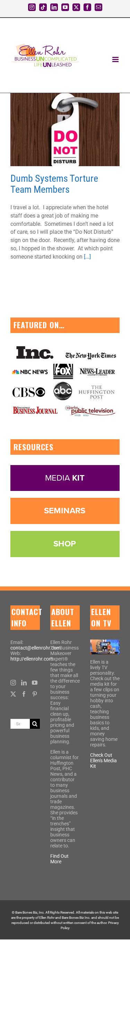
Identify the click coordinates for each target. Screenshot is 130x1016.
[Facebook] (24, 694)
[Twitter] (13, 694)
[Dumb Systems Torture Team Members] (65, 129)
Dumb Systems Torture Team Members (56, 129)
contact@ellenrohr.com (35, 648)
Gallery (73, 129)
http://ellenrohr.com (31, 659)
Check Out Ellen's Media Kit (103, 760)
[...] (87, 256)
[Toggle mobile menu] (116, 59)
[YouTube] (34, 682)
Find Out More (59, 858)
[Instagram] (13, 682)
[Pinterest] (34, 694)
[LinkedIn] (24, 682)
